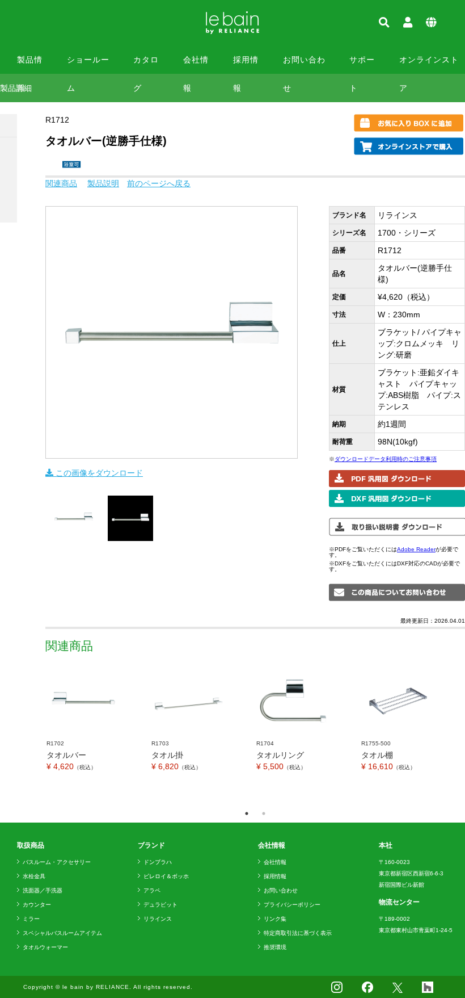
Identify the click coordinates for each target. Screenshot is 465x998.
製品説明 (103, 183)
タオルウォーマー (45, 947)
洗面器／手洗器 (42, 890)
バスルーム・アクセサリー (57, 862)
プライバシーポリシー (292, 904)
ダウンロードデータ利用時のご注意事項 (386, 459)
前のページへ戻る (159, 183)
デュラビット (160, 904)
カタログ (146, 64)
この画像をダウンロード (98, 472)
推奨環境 (275, 947)
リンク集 (275, 919)
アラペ (151, 890)
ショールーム (88, 64)
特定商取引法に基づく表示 (298, 933)
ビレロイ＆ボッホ (166, 876)
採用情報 (246, 64)
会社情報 (196, 64)
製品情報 (30, 64)
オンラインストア (429, 64)
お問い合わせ (304, 64)
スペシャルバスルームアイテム (62, 933)
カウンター (37, 904)
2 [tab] (263, 813)
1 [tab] (246, 813)
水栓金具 (34, 876)
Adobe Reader (416, 549)
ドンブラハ (157, 862)
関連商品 (61, 183)
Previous (37, 734)
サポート (362, 64)
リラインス (157, 919)
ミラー (31, 919)
